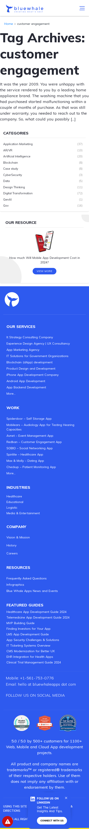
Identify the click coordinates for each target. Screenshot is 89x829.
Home (8, 24)
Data (6, 181)
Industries (18, 487)
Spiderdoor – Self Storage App (29, 419)
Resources (18, 567)
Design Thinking (14, 187)
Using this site (15, 806)
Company (16, 526)
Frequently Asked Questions (26, 578)
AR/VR (7, 150)
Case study (10, 168)
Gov (6, 205)
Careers (12, 553)
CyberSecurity (12, 175)
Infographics (15, 585)
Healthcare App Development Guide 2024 (36, 612)
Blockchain (10, 162)
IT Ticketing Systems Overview (28, 645)
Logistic (11, 507)
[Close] (66, 797)
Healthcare (14, 496)
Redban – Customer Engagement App (34, 442)
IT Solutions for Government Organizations (37, 356)
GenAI (7, 199)
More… (11, 394)
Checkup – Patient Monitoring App (31, 467)
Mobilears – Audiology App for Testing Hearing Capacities (40, 427)
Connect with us (52, 820)
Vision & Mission (18, 537)
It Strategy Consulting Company (29, 337)
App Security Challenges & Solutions (32, 640)
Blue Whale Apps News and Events (32, 591)
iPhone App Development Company (32, 375)
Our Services (20, 326)
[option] (44, 249)
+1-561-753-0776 (37, 678)
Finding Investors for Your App (28, 629)
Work (12, 407)
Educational (14, 502)
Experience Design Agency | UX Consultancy (38, 343)
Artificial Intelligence (16, 156)
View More (44, 271)
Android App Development (25, 381)
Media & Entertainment (23, 513)
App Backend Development (26, 387)
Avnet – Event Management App (29, 436)
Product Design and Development (30, 368)
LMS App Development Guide (27, 634)
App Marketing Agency (22, 350)
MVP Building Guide (20, 623)
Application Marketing (18, 144)
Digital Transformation (18, 193)
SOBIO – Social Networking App (29, 448)
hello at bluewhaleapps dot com (47, 684)
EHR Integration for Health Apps (29, 657)
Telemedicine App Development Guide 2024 (38, 617)
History (11, 545)
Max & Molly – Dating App (25, 461)
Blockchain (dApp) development (29, 362)
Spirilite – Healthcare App (24, 454)
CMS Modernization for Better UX (30, 651)
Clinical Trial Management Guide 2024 (33, 662)
